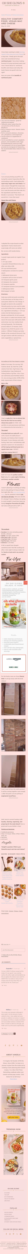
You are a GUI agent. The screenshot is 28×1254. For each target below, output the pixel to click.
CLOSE (25, 582)
